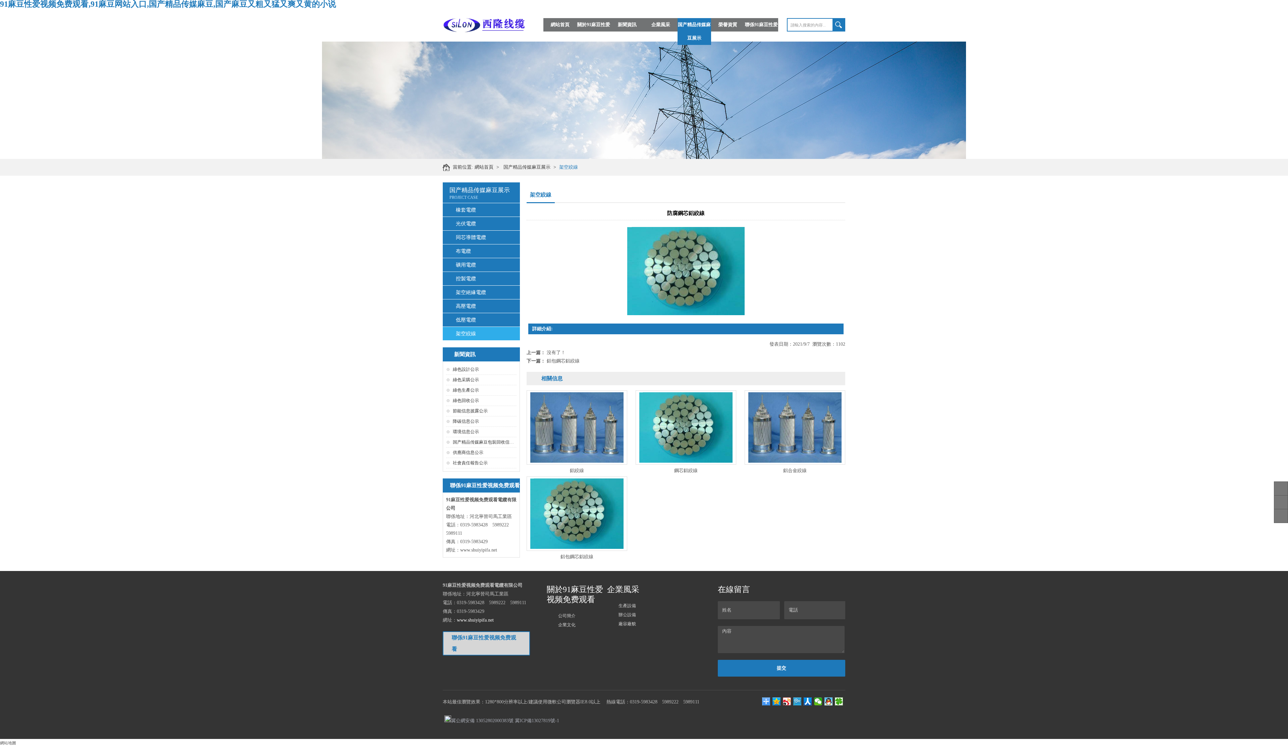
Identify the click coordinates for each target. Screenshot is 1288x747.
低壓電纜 (466, 320)
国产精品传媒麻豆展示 (694, 31)
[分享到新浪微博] (787, 701)
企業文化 (567, 624)
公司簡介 (567, 615)
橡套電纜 (466, 210)
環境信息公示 (466, 431)
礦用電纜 (466, 265)
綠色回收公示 (466, 400)
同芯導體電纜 (471, 237)
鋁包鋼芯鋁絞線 (563, 360)
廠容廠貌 (627, 623)
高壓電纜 (466, 306)
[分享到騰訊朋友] (839, 701)
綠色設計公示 (466, 369)
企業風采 (660, 24)
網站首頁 (560, 24)
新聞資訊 (627, 24)
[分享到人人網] (808, 701)
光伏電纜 (466, 223)
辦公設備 (627, 614)
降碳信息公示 (466, 421)
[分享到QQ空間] (776, 701)
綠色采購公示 (466, 379)
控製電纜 (466, 278)
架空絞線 (568, 167)
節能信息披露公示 (470, 410)
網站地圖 (8, 743)
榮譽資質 (727, 24)
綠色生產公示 (466, 390)
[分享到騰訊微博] (797, 701)
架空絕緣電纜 (471, 292)
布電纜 (463, 251)
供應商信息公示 (468, 452)
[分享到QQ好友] (828, 701)
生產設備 (627, 605)
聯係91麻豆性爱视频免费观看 (761, 31)
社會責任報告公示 (470, 462)
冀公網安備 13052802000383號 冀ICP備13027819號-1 (505, 720)
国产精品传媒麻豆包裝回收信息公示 (488, 442)
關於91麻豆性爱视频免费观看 (593, 31)
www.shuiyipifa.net (478, 550)
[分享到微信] (818, 701)
